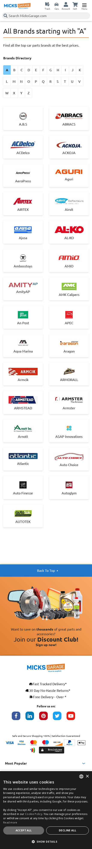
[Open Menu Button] (84, 4)
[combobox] (81, 776)
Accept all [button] (24, 830)
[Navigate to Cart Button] (75, 4)
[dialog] (46, 810)
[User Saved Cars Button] (56, 4)
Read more (10, 822)
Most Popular (16, 763)
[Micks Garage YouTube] (73, 718)
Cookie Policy (33, 814)
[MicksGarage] (17, 6)
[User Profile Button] (65, 4)
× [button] (87, 776)
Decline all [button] (67, 830)
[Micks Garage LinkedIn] (32, 718)
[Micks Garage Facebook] (18, 718)
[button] (46, 841)
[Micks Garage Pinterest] (46, 718)
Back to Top (46, 570)
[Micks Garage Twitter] (60, 718)
